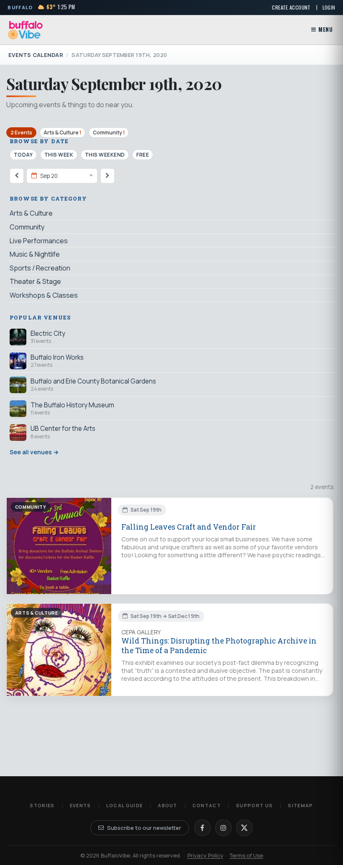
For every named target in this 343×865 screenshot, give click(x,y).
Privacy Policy (205, 855)
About (167, 805)
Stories (42, 805)
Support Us (254, 805)
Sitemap (300, 805)
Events (80, 805)
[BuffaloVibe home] (26, 30)
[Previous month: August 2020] (17, 175)
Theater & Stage (35, 281)
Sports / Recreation (40, 268)
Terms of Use (246, 855)
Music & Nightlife (35, 254)
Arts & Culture (62, 132)
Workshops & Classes (44, 295)
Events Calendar (35, 55)
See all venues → (34, 452)
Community (109, 132)
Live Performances (39, 240)
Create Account (291, 7)
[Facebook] (202, 827)
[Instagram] (223, 827)
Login (329, 7)
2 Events (21, 132)
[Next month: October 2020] (107, 175)
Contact (206, 805)
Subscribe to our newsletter (144, 828)
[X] (244, 827)
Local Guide (124, 805)
